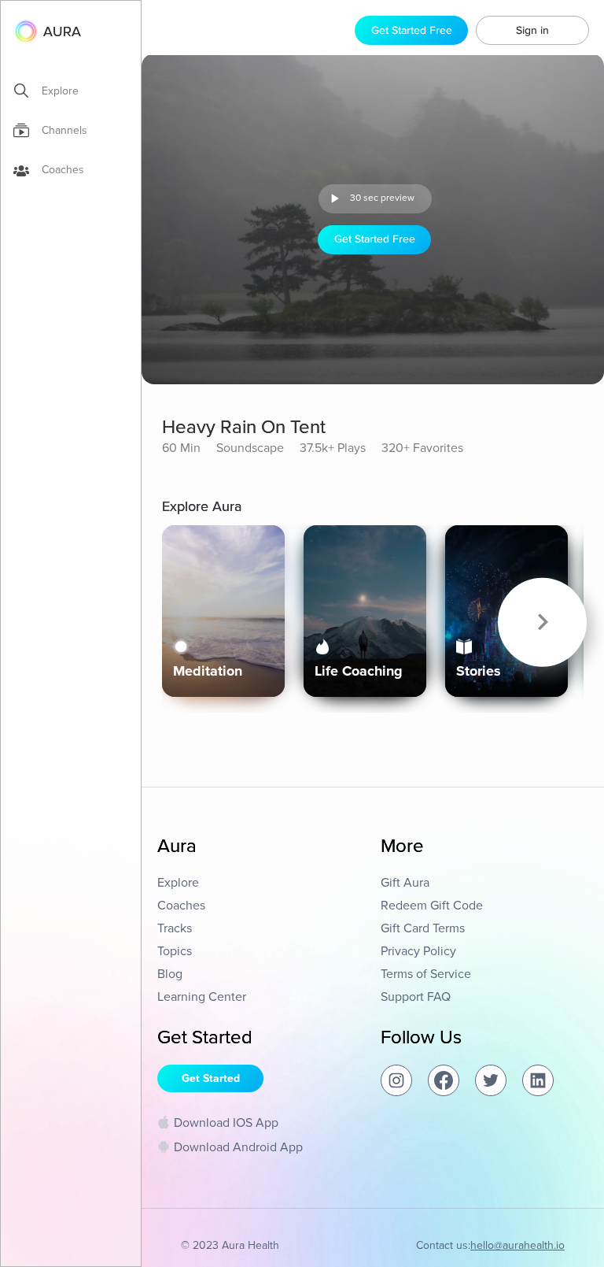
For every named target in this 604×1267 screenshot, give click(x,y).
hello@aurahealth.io (517, 1245)
